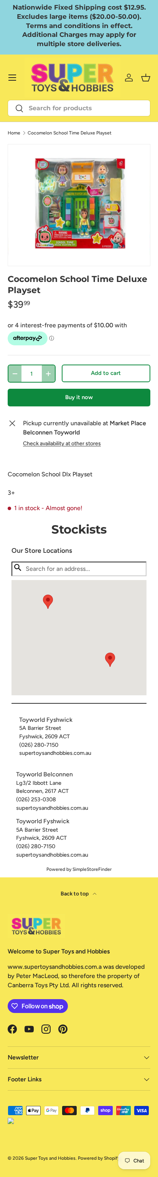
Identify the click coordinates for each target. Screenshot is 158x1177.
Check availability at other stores (62, 443)
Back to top (75, 893)
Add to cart (106, 373)
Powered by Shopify (99, 1158)
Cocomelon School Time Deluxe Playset (70, 133)
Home (14, 133)
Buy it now (79, 397)
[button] (110, 660)
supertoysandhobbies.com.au (55, 752)
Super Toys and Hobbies (50, 1158)
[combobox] (79, 108)
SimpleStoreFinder (92, 869)
